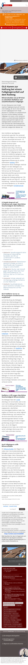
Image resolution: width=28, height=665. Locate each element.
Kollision (19, 626)
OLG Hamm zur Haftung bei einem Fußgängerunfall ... (11, 11)
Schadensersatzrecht (9, 603)
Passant (5, 607)
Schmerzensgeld (17, 624)
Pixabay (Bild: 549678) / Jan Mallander (21, 62)
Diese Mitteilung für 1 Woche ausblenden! (15, 25)
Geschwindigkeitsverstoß (10, 611)
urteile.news (9, 657)
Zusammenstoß (12, 626)
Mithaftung (6, 615)
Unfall (5, 626)
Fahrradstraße (7, 622)
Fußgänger (19, 605)
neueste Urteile (7, 28)
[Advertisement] (14, 45)
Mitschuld (15, 613)
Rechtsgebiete (17, 28)
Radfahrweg (7, 620)
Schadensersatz (7, 624)
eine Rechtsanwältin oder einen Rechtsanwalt (12, 662)
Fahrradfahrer (13, 617)
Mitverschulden (7, 613)
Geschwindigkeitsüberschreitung (12, 609)
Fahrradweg (15, 622)
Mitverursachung (15, 615)
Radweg (13, 620)
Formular (20, 662)
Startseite (5, 506)
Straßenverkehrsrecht (9, 605)
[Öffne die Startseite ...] (10, 4)
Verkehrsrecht (19, 603)
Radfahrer (6, 617)
